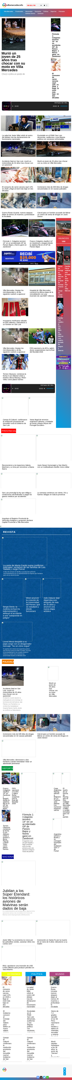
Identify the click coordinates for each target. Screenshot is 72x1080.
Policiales (62, 11)
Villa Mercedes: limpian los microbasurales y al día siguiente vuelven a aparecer (14, 292)
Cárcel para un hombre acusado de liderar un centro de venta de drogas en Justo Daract (53, 214)
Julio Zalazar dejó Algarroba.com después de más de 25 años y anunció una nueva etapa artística (52, 604)
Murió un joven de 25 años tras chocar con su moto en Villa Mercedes (13, 61)
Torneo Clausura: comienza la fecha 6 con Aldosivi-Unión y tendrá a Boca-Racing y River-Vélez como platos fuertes (14, 376)
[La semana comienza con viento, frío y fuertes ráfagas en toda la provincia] (53, 481)
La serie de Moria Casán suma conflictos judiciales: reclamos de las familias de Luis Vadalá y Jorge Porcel (24, 567)
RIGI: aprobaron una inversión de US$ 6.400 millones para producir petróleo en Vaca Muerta (18, 967)
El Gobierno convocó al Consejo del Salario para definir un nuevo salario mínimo (6, 1021)
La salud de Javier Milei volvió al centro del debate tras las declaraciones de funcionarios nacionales (17, 137)
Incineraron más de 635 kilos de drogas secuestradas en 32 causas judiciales (52, 188)
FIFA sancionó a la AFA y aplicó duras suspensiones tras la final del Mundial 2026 (42, 350)
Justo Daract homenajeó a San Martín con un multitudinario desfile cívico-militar (53, 466)
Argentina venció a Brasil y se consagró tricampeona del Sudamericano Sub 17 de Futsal (59, 842)
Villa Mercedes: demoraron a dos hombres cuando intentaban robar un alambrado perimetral (17, 761)
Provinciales (19, 11)
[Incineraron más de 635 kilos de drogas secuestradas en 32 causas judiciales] (53, 175)
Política (45, 11)
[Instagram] (64, 1071)
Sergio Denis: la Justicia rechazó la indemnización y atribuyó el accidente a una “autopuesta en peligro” (12, 612)
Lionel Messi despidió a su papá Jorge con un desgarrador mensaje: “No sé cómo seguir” (17, 643)
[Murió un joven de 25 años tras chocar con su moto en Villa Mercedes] (13, 34)
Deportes (53, 11)
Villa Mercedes (8, 11)
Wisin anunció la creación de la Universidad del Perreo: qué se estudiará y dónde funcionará (33, 604)
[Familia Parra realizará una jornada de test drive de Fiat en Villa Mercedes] (67, 255)
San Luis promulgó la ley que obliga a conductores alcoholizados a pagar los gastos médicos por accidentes (17, 494)
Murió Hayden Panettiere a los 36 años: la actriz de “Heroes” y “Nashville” (55, 1049)
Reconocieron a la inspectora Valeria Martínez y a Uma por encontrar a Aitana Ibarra (18, 467)
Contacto (40, 13)
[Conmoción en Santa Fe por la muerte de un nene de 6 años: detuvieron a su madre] (53, 928)
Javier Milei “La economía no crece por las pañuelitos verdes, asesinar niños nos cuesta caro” (19, 942)
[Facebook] (64, 1068)
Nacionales (28, 11)
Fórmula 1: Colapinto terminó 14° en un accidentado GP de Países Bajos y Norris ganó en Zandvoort (57, 45)
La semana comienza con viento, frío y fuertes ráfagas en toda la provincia (52, 494)
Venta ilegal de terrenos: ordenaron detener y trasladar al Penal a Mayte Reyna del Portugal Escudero (41, 422)
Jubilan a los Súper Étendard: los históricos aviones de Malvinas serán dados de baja (16, 899)
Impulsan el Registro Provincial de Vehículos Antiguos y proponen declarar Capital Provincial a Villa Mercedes (17, 520)
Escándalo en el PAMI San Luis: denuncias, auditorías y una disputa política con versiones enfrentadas (51, 137)
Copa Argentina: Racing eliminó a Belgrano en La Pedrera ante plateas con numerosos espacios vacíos (58, 799)
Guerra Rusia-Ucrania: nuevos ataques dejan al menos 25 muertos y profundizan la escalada (18, 214)
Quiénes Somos (30, 13)
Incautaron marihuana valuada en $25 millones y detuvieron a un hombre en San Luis (15, 322)
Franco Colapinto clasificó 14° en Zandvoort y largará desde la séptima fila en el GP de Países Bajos (41, 244)
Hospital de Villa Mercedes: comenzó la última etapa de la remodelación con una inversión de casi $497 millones (42, 293)
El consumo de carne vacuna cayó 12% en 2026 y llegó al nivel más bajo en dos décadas (56, 86)
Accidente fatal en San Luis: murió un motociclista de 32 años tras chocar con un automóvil (17, 163)
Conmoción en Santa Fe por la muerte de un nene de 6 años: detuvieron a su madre (52, 942)
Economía (38, 11)
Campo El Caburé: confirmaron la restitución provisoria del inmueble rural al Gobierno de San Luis (15, 422)
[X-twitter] (64, 1074)
